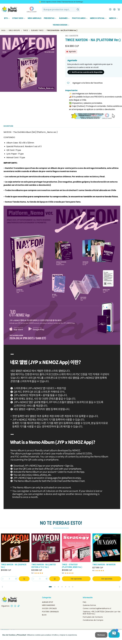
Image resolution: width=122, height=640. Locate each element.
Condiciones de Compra (93, 620)
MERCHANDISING (48, 605)
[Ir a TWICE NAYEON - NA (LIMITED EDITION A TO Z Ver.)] (45, 547)
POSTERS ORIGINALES (50, 611)
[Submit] (78, 9)
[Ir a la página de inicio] (9, 9)
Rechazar (101, 635)
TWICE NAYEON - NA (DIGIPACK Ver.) (13, 565)
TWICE (25, 30)
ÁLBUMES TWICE (37, 30)
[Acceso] (114, 9)
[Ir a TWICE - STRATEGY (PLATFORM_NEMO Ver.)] (76, 547)
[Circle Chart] (27, 9)
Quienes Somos (89, 605)
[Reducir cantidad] (2, 578)
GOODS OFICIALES (49, 608)
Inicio (3, 30)
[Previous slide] (3, 586)
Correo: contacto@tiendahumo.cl (97, 608)
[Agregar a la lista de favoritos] (27, 547)
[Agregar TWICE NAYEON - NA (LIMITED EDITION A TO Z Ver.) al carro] (54, 578)
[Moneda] (110, 9)
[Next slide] (119, 586)
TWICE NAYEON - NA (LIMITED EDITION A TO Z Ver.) (43, 565)
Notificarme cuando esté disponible (87, 72)
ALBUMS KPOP (47, 602)
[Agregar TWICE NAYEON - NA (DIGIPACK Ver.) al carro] (24, 578)
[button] (50, 586)
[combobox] (61, 9)
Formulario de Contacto (93, 617)
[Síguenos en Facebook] (15, 606)
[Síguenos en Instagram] (11, 606)
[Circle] (93, 116)
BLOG (44, 615)
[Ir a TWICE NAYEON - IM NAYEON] (106, 547)
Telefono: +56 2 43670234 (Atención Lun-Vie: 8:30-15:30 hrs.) (102, 612)
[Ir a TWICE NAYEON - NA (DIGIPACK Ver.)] (15, 547)
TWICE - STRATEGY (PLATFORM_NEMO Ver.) (72, 565)
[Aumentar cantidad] (16, 578)
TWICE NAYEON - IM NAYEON (103, 564)
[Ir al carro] (119, 9)
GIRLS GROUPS (14, 30)
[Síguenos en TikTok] (18, 606)
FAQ (84, 602)
